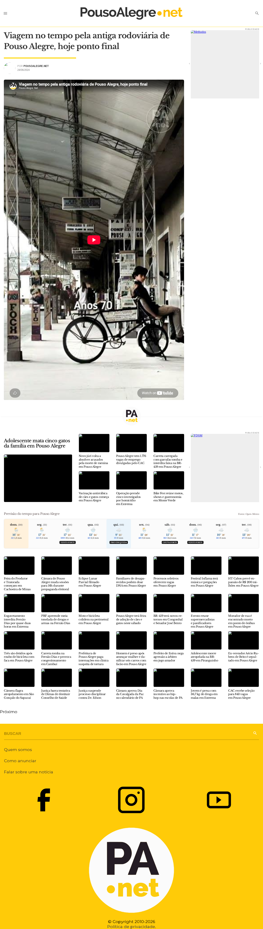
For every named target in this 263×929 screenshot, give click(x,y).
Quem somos (18, 749)
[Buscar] (255, 733)
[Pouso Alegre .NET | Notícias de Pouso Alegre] (131, 13)
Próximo (8, 711)
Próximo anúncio (255, 63)
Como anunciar (20, 760)
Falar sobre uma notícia (28, 771)
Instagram (131, 799)
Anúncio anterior (194, 63)
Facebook (44, 799)
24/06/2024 (23, 69)
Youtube (219, 799)
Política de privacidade (131, 926)
